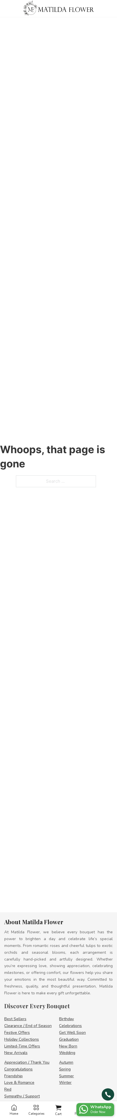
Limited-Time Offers (22, 1046)
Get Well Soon (72, 1032)
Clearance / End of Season (28, 1025)
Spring (65, 1069)
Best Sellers (15, 1019)
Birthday (66, 1019)
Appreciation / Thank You (26, 1062)
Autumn (66, 1062)
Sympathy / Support (22, 1096)
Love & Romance (19, 1082)
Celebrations (70, 1025)
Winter (65, 1082)
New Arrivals (16, 1052)
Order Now (97, 1112)
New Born (68, 1046)
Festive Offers (17, 1032)
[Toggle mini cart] (58, 1107)
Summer (66, 1076)
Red (7, 1089)
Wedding (67, 1052)
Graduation (69, 1039)
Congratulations (18, 1069)
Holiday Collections (21, 1039)
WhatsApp (100, 1107)
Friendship (13, 1076)
